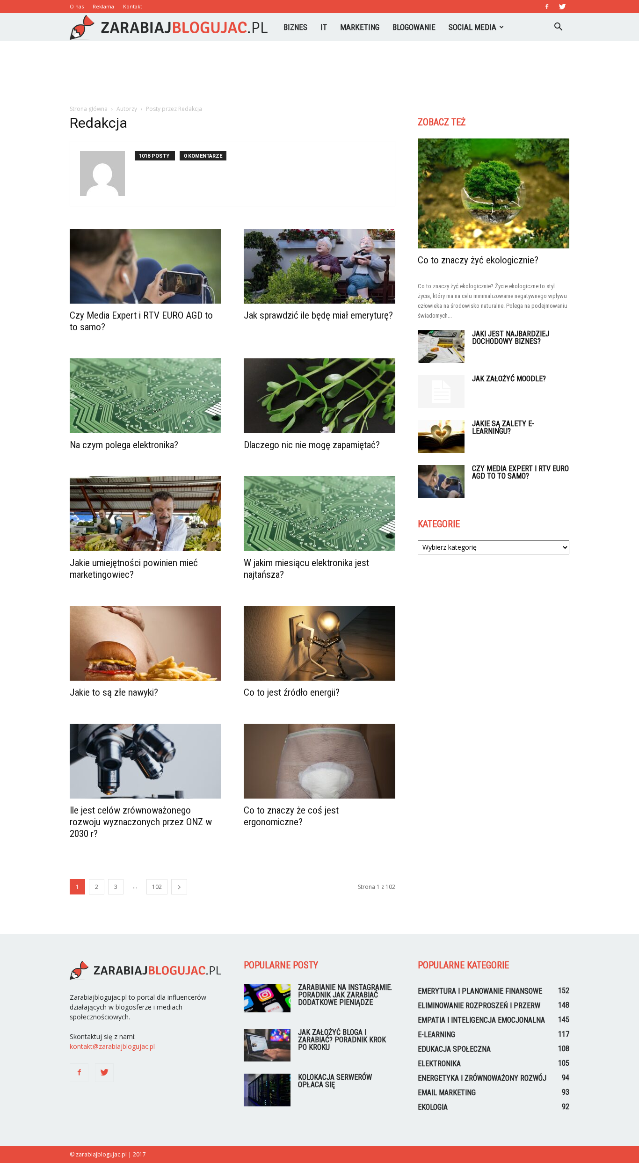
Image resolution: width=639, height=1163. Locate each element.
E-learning (436, 1034)
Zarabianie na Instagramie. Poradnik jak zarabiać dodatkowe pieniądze (345, 995)
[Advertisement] (319, 73)
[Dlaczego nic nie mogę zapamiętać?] (319, 395)
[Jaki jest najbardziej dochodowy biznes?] (441, 346)
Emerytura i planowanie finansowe (480, 991)
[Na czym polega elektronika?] (145, 395)
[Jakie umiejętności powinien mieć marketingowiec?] (145, 513)
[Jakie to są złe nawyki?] (145, 643)
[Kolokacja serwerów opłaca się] (267, 1090)
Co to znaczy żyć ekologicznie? (478, 260)
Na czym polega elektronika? (124, 445)
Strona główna (89, 109)
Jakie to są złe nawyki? (114, 692)
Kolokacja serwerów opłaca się (335, 1081)
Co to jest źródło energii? (292, 692)
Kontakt (132, 6)
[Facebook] (547, 6)
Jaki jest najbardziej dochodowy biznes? (510, 337)
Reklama (103, 6)
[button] (558, 27)
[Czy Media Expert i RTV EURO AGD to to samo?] (145, 266)
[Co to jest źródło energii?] (319, 643)
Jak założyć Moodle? (509, 378)
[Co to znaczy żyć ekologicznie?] (493, 193)
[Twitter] (562, 6)
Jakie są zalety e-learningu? (503, 427)
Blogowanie (414, 27)
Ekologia (433, 1107)
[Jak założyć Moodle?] (441, 391)
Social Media (472, 27)
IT (323, 27)
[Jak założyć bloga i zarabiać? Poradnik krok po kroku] (267, 1045)
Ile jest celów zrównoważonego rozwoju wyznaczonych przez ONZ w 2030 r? (141, 822)
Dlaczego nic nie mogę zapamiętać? (312, 445)
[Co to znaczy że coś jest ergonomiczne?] (319, 761)
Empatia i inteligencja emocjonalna (481, 1020)
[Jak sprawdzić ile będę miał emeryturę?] (319, 266)
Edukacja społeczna (454, 1049)
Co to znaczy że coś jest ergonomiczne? (291, 816)
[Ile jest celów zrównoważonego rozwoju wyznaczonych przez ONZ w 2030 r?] (145, 761)
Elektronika (439, 1063)
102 (157, 887)
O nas (77, 6)
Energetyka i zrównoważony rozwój (482, 1078)
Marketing (359, 27)
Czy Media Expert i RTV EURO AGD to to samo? (520, 472)
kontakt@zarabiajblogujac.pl (112, 1046)
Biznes (295, 27)
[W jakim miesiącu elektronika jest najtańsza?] (319, 513)
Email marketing (447, 1092)
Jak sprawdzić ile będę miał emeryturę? (318, 315)
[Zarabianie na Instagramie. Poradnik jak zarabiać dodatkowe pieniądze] (267, 998)
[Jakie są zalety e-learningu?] (441, 436)
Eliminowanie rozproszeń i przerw (479, 1005)
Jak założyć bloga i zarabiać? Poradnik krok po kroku (342, 1040)
